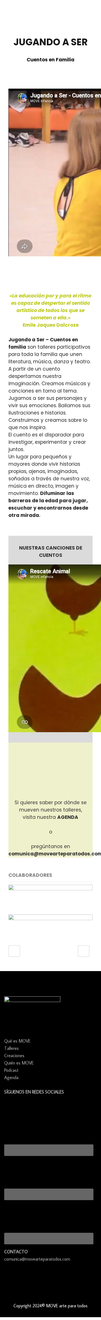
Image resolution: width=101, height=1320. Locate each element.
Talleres (11, 1048)
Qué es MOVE (17, 1041)
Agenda (11, 1077)
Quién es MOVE (19, 1063)
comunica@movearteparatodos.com (37, 1259)
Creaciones (14, 1055)
